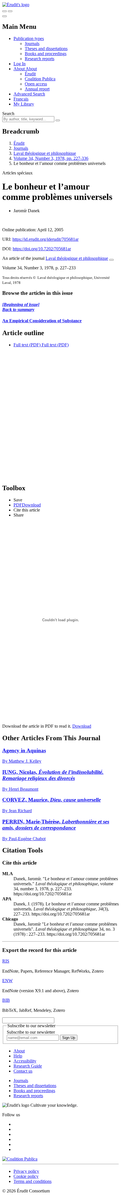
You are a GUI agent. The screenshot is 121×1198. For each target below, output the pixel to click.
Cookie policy (26, 1176)
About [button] (20, 68)
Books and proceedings (45, 53)
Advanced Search (29, 94)
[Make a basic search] (4, 11)
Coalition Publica (40, 78)
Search (8, 113)
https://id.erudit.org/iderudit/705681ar (45, 239)
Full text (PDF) (27, 344)
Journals (32, 43)
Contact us (23, 1071)
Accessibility (25, 1061)
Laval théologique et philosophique (45, 153)
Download (81, 726)
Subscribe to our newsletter (31, 1032)
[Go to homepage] (15, 4)
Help (18, 1056)
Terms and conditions (32, 1181)
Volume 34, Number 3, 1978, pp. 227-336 (51, 158)
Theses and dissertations (46, 48)
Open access (36, 83)
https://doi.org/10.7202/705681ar (42, 248)
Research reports (39, 58)
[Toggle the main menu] (4, 16)
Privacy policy (26, 1171)
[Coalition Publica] (19, 1159)
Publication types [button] (29, 38)
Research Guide (28, 1066)
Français (21, 99)
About (31, 68)
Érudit (30, 73)
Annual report (37, 89)
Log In (20, 63)
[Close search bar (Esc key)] (10, 11)
